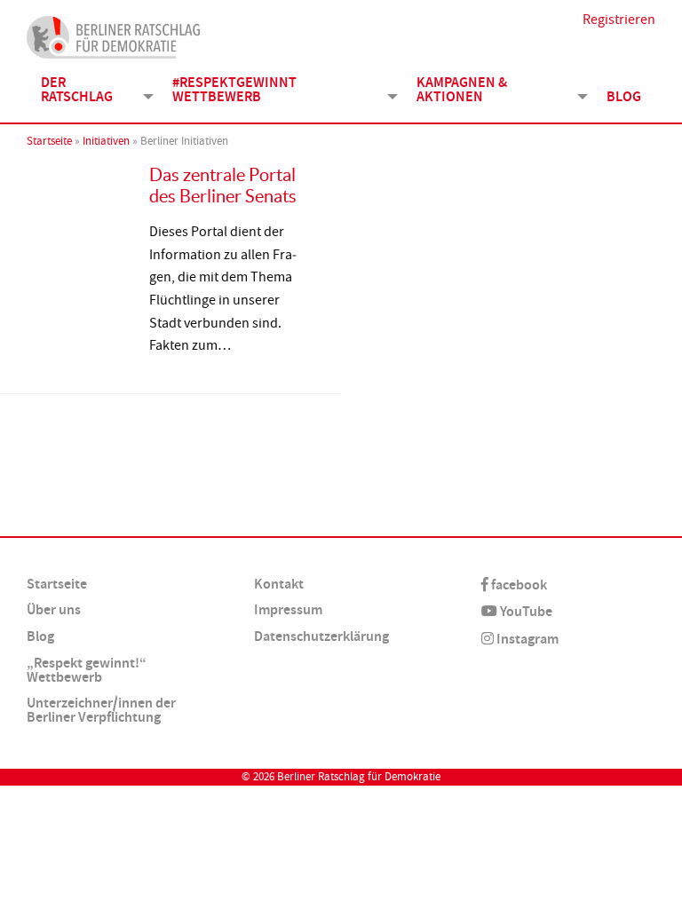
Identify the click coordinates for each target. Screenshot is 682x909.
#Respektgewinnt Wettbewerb (234, 89)
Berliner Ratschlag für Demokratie (358, 777)
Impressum (288, 609)
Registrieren (619, 19)
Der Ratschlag (77, 89)
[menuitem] (92, 90)
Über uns (54, 609)
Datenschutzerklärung (321, 636)
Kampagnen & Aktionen (461, 89)
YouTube (524, 611)
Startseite (49, 141)
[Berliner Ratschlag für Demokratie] (114, 34)
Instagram (526, 638)
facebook (517, 584)
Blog (624, 96)
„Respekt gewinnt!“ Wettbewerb (87, 669)
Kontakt (279, 583)
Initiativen (106, 141)
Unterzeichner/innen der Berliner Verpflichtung (101, 709)
